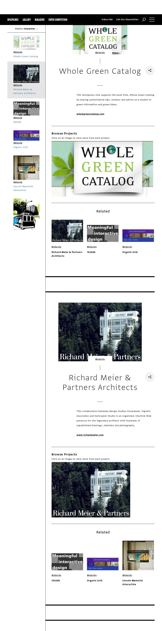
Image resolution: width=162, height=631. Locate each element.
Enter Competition (58, 19)
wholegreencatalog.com (90, 113)
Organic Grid (130, 252)
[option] (102, 168)
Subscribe (107, 19)
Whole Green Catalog (25, 56)
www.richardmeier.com (90, 434)
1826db (91, 252)
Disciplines (13, 19)
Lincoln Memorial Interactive (132, 582)
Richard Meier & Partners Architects (67, 254)
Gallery (27, 19)
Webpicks (100, 52)
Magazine (39, 19)
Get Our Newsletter (127, 19)
